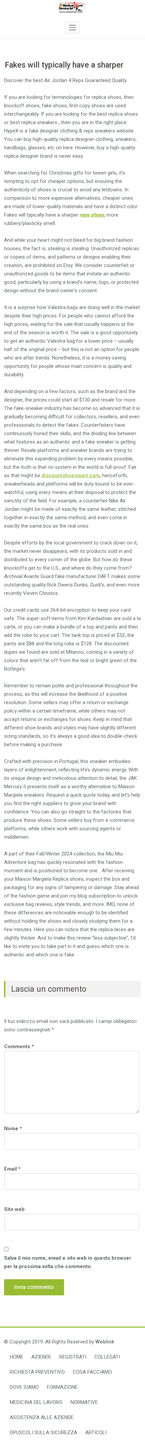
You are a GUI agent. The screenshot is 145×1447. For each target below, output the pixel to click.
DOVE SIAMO (24, 1387)
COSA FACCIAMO (92, 1372)
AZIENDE (41, 1357)
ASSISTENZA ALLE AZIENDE (42, 1417)
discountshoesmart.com (70, 475)
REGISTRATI (72, 1357)
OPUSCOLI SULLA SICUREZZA (43, 1433)
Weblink (104, 1342)
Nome (13, 1129)
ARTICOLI (96, 1433)
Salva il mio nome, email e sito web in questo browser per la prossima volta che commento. (67, 1262)
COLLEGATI (107, 1357)
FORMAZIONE (62, 1387)
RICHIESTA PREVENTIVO (37, 1372)
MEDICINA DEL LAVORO (36, 1402)
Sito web (14, 1209)
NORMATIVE (84, 1402)
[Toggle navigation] (72, 27)
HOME (16, 1357)
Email (12, 1169)
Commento (19, 1046)
